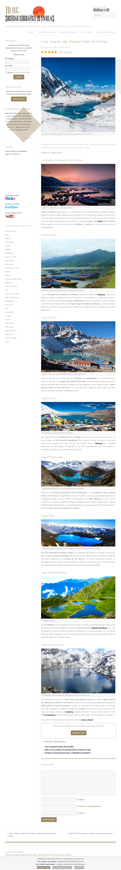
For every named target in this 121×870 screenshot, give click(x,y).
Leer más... (29, 138)
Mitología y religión (12, 294)
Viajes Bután (9, 323)
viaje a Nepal (87, 720)
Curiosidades (10, 242)
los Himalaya (49, 715)
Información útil (11, 286)
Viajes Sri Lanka (11, 338)
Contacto (8, 852)
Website (80, 813)
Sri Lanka (8, 316)
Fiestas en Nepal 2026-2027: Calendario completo (68, 753)
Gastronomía (10, 264)
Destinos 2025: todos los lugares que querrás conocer (91, 833)
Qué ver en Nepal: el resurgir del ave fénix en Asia (68, 750)
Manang (98, 443)
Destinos (8, 249)
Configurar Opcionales (62, 867)
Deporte (8, 246)
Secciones (86, 32)
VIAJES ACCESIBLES (106, 32)
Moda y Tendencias (12, 297)
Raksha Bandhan (99, 628)
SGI (55, 47)
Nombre (81, 799)
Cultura (8, 238)
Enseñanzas (9, 253)
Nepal (100, 221)
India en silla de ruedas (13, 279)
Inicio (30, 32)
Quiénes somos (46, 32)
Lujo (6, 290)
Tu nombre (9, 58)
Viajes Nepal (64, 47)
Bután (7, 235)
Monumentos (10, 301)
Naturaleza (9, 305)
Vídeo (7, 342)
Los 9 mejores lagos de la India (59, 746)
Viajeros (8, 319)
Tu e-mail (8, 65)
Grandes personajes (12, 268)
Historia (8, 272)
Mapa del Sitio (18, 852)
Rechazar (79, 867)
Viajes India (9, 327)
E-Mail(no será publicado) (89, 806)
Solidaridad (9, 312)
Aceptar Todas (43, 867)
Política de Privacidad (22, 72)
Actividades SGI (10, 231)
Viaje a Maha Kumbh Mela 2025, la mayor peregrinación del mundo (31, 835)
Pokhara (101, 294)
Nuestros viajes (68, 32)
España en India (11, 257)
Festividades (9, 260)
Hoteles (8, 275)
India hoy (8, 283)
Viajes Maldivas (10, 330)
